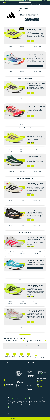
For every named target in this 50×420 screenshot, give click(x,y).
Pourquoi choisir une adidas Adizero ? (11, 340)
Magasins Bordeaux (19, 376)
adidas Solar (17, 344)
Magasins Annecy (18, 374)
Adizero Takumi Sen (22, 15)
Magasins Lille (18, 375)
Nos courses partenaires (41, 369)
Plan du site (45, 418)
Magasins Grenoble (19, 373)
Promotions (28, 372)
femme (32, 142)
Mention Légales (5, 418)
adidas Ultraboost (28, 344)
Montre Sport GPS (18, 388)
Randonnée (17, 385)
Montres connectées (19, 389)
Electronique (29, 369)
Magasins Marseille (19, 369)
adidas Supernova (28, 345)
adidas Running (38, 345)
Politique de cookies (23, 418)
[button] (7, 355)
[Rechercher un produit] (30, 2)
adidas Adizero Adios (39, 344)
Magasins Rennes (18, 371)
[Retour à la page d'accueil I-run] (6, 3)
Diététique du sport (29, 371)
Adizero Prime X (22, 16)
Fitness (17, 387)
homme (28, 142)
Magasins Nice (18, 370)
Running (17, 384)
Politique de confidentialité (13, 418)
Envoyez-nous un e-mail (9, 385)
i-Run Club (39, 373)
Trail (16, 386)
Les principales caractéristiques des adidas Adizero (34, 341)
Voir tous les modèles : (30, 39)
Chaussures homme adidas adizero (32, 18)
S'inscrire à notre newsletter (42, 372)
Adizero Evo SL (22, 14)
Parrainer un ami (7, 369)
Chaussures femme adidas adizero (32, 20)
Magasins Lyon (18, 372)
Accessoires (28, 370)
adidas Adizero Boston (18, 345)
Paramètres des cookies (32, 418)
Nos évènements (40, 370)
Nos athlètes (40, 371)
